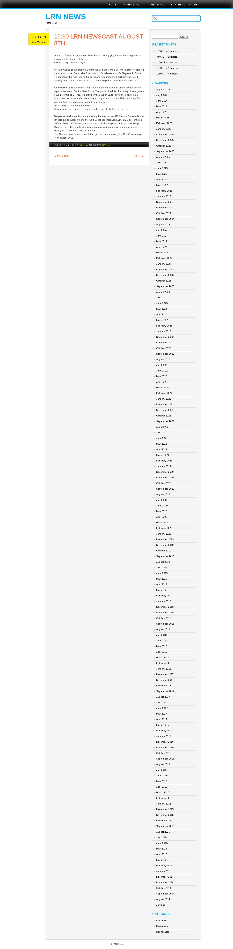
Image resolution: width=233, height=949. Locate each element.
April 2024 (161, 247)
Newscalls (161, 920)
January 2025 (163, 196)
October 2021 (163, 415)
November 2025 (165, 140)
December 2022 (165, 337)
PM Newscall (155, 4)
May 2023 (161, 308)
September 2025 (165, 151)
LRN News (66, 16)
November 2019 (165, 545)
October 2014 (163, 888)
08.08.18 (39, 37)
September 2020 (165, 488)
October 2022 (163, 348)
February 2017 (164, 730)
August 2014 (163, 899)
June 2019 (162, 573)
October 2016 (163, 753)
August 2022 (163, 359)
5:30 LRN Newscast (167, 51)
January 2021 (163, 466)
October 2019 (163, 550)
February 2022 (164, 393)
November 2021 (165, 410)
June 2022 (162, 370)
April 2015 (161, 854)
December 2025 (165, 134)
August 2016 (163, 764)
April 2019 (161, 584)
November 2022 (165, 342)
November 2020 (165, 477)
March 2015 (162, 860)
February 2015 (164, 865)
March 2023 (162, 320)
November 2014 (165, 882)
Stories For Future (184, 4)
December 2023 (165, 269)
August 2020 (163, 494)
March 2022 (162, 387)
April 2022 (161, 382)
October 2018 (163, 618)
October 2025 (163, 145)
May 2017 (161, 713)
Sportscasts (162, 931)
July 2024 (161, 230)
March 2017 (162, 725)
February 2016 (164, 798)
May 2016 (161, 781)
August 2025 (163, 157)
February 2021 (164, 460)
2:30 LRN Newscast (167, 73)
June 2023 (162, 303)
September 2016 (165, 758)
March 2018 (162, 657)
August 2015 (163, 831)
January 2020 (163, 533)
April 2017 (161, 719)
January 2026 (163, 128)
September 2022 (165, 353)
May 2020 (161, 511)
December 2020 (165, 471)
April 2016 (161, 786)
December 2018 (165, 606)
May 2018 (161, 646)
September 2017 (165, 691)
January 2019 (163, 601)
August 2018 (163, 629)
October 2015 (163, 820)
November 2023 (165, 275)
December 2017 (165, 674)
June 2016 (162, 775)
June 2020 (162, 505)
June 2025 (162, 168)
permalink (106, 145)
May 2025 (161, 173)
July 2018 (161, 635)
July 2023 (161, 297)
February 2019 (164, 595)
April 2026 (161, 112)
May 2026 (161, 106)
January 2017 (163, 736)
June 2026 (162, 100)
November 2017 (165, 680)
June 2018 (162, 640)
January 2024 (163, 263)
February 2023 (164, 325)
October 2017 (163, 685)
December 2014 (165, 876)
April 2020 (161, 516)
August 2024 (163, 224)
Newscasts (82, 145)
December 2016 (165, 741)
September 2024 (165, 218)
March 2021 (162, 455)
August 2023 (163, 292)
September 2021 (165, 421)
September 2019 (165, 556)
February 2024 (164, 258)
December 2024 (165, 202)
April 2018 (161, 651)
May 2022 (161, 376)
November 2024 (165, 207)
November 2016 (165, 747)
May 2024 (161, 241)
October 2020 (163, 483)
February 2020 (164, 528)
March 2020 (162, 522)
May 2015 (161, 848)
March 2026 (162, 117)
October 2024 (163, 213)
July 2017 (161, 702)
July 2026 (161, 95)
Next (139, 156)
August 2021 (163, 427)
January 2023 (163, 331)
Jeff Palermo (40, 42)
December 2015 (165, 809)
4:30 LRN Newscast (167, 62)
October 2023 (163, 280)
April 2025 (161, 179)
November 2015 (165, 815)
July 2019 (161, 567)
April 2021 (161, 449)
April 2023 (161, 314)
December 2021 (165, 404)
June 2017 (162, 708)
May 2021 (161, 443)
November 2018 (165, 612)
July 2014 (161, 905)
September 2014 (165, 893)
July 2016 (161, 770)
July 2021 (161, 432)
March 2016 (162, 792)
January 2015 (163, 871)
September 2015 (165, 826)
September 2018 (165, 623)
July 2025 (161, 162)
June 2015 (162, 843)
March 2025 (162, 185)
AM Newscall (131, 4)
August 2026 (163, 89)
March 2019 (162, 590)
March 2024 (162, 252)
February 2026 (164, 123)
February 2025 (164, 190)
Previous (61, 156)
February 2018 (164, 663)
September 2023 (165, 286)
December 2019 (165, 539)
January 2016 (163, 803)
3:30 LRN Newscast (167, 68)
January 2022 (163, 398)
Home (112, 4)
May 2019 (161, 578)
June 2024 (162, 235)
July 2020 (161, 500)
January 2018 (163, 668)
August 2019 (163, 561)
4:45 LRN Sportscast (168, 56)
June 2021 (162, 438)
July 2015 (161, 837)
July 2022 (161, 365)
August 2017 (163, 696)
